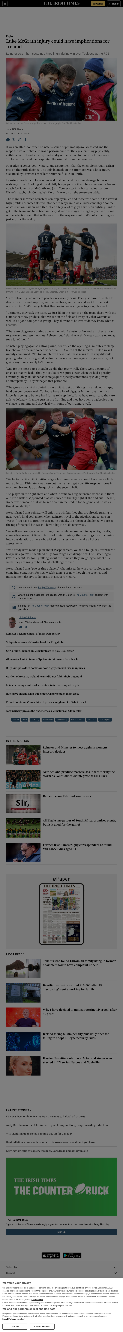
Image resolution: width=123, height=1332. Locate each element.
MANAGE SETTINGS (42, 1327)
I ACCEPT (15, 1327)
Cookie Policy (37, 1299)
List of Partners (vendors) (13, 1319)
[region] (61, 1305)
